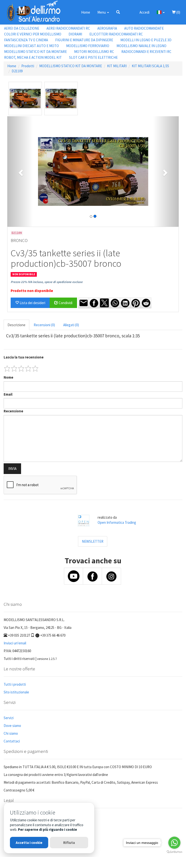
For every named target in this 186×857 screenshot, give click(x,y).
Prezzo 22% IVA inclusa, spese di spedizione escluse (47, 282)
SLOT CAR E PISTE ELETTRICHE (93, 57)
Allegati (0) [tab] (71, 325)
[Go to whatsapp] (174, 843)
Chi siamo (11, 733)
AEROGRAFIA (107, 28)
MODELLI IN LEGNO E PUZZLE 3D (145, 40)
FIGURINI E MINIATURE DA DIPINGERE (84, 40)
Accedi (144, 12)
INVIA (12, 468)
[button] (118, 12)
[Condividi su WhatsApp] (114, 303)
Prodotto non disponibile (32, 290)
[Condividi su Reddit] (146, 303)
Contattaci (12, 741)
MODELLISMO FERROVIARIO (87, 45)
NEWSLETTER (92, 541)
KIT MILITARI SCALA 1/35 (150, 66)
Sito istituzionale (16, 692)
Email (8, 394)
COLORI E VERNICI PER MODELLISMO (32, 34)
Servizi (9, 718)
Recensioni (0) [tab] (44, 325)
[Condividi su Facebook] (94, 303)
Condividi (65, 302)
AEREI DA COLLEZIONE (21, 28)
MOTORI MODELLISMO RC (94, 51)
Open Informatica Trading (117, 522)
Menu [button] (102, 12)
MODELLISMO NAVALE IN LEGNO (141, 45)
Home (85, 12)
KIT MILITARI (117, 66)
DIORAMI (75, 34)
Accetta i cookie (29, 842)
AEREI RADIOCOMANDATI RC (68, 28)
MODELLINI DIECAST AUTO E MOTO (31, 45)
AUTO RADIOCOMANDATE (144, 28)
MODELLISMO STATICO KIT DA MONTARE (35, 51)
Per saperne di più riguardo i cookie (47, 829)
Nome (8, 377)
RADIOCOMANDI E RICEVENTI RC (146, 51)
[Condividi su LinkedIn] (125, 303)
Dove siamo (12, 725)
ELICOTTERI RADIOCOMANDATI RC (116, 34)
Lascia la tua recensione (24, 357)
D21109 (17, 71)
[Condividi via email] (83, 303)
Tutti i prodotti (15, 684)
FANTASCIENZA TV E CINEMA (26, 40)
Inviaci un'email (15, 643)
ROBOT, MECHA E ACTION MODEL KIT (33, 57)
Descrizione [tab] (16, 325)
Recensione (13, 411)
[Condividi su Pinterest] (135, 303)
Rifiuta (69, 842)
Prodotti (27, 66)
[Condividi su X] (104, 303)
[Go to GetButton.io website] (174, 852)
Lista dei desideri (32, 302)
